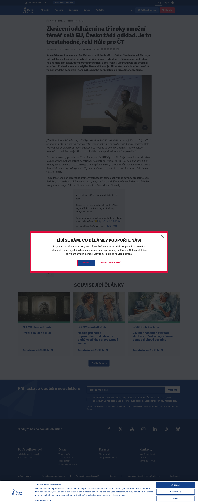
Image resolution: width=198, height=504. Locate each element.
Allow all (175, 485)
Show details (41, 500)
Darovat (86, 263)
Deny (175, 498)
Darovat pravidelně (110, 263)
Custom (174, 491)
